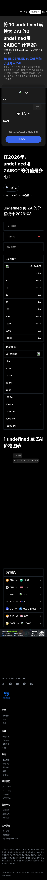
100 (7, 309)
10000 (9, 338)
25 (7, 295)
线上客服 (6, 831)
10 (7, 287)
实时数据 (6, 744)
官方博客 (6, 760)
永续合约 (6, 716)
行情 (4, 748)
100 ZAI (9, 397)
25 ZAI (9, 382)
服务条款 (6, 814)
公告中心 (6, 794)
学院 (4, 771)
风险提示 (6, 817)
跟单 (4, 723)
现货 (4, 719)
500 (8, 316)
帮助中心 (6, 763)
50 (7, 302)
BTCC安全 (7, 798)
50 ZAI (9, 390)
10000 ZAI (11, 426)
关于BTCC (7, 787)
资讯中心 (6, 767)
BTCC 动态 (7, 790)
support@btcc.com (10, 838)
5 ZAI (8, 368)
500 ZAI (9, 404)
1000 (8, 323)
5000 (8, 331)
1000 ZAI (10, 411)
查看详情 (22, 139)
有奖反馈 (6, 835)
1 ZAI (8, 361)
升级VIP (6, 740)
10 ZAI (9, 375)
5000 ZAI (10, 418)
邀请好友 (6, 736)
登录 (26, 12)
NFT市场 (6, 775)
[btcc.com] (8, 11)
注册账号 (35, 12)
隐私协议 (6, 810)
